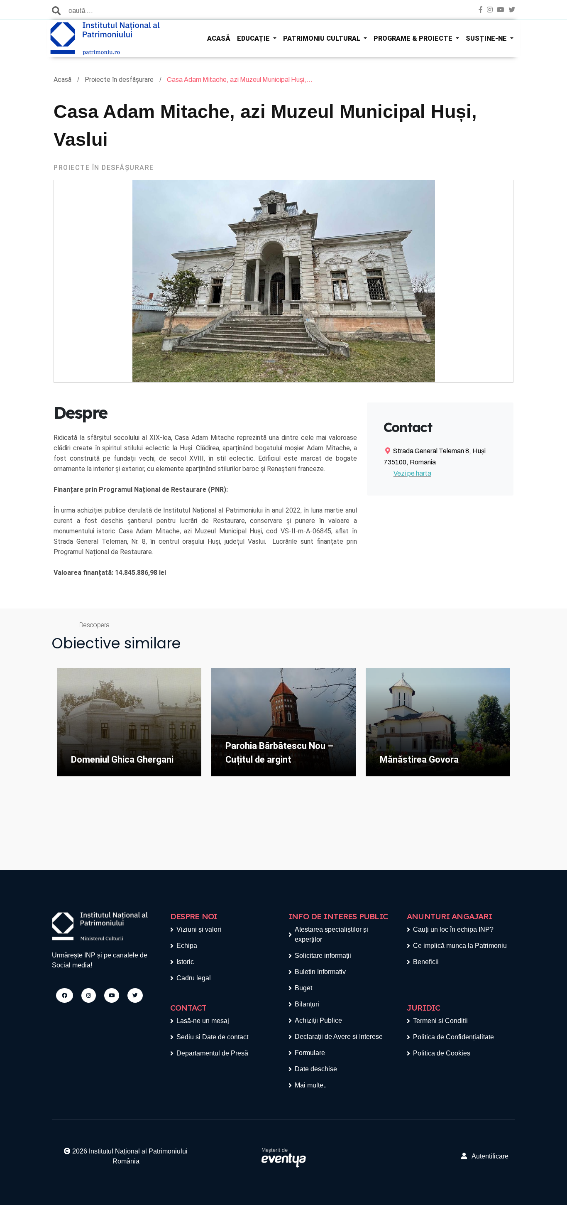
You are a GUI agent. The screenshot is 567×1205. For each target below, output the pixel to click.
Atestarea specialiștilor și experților (331, 934)
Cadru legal (193, 978)
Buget (303, 987)
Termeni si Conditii (440, 1020)
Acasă (63, 79)
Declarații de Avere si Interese (339, 1036)
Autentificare (487, 1156)
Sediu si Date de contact (212, 1037)
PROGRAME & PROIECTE (414, 38)
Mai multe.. (311, 1085)
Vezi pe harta (412, 473)
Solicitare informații (323, 955)
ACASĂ (218, 38)
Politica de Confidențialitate (453, 1037)
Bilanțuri (307, 1004)
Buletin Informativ (320, 971)
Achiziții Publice (318, 1020)
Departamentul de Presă (212, 1053)
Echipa (186, 945)
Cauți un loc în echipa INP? (453, 929)
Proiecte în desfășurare (120, 79)
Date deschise (316, 1068)
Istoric (185, 961)
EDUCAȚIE (254, 38)
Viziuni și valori (198, 929)
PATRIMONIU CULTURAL (322, 38)
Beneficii (426, 961)
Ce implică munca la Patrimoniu (460, 945)
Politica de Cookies (441, 1053)
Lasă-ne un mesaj (202, 1020)
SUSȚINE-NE (487, 38)
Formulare (310, 1052)
